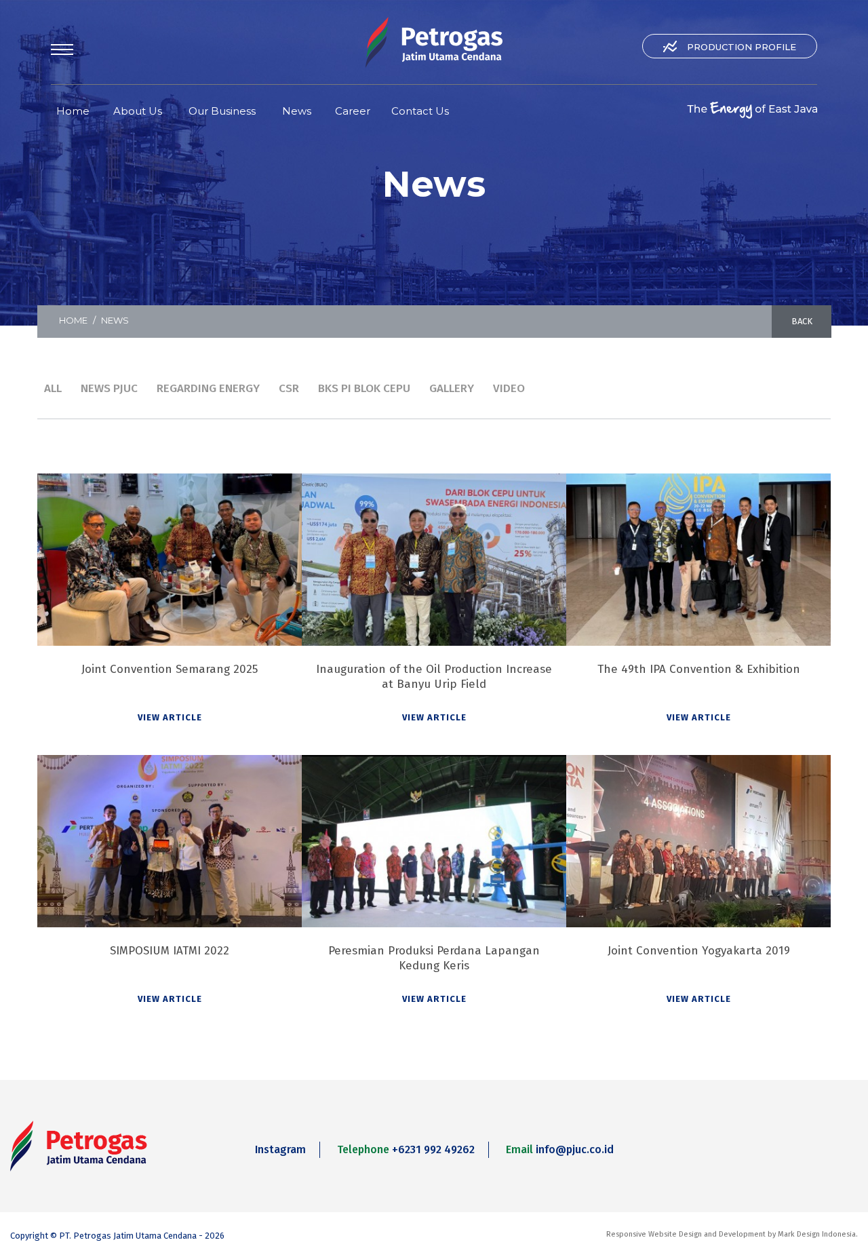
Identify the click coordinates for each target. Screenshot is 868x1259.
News (296, 110)
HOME (73, 320)
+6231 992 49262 (433, 1149)
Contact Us (420, 110)
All (53, 388)
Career (352, 110)
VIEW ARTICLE (170, 717)
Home (73, 110)
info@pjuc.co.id (575, 1149)
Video (509, 388)
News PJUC (109, 388)
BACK (801, 321)
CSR (289, 388)
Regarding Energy (208, 388)
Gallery (451, 388)
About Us (137, 110)
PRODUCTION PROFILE (741, 46)
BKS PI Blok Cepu (364, 388)
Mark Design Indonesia (817, 1234)
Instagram (280, 1149)
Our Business (222, 110)
